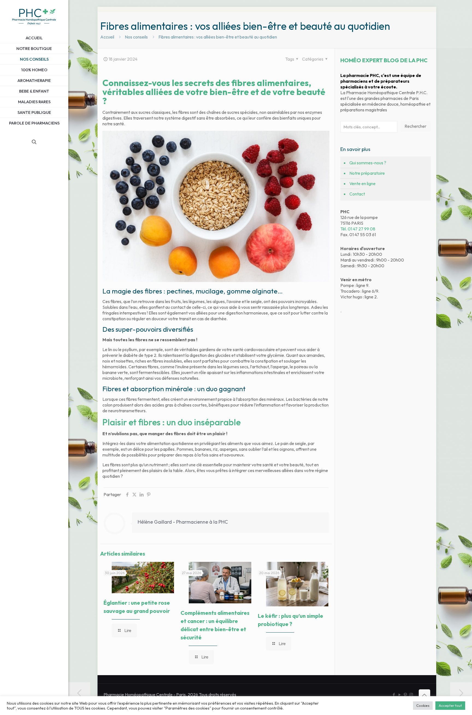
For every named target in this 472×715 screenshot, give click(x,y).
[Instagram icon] (411, 694)
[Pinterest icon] (405, 694)
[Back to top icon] (424, 695)
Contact (357, 194)
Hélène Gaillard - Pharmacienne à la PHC (183, 522)
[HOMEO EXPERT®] (34, 16)
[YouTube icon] (400, 694)
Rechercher (415, 126)
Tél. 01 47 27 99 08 (357, 229)
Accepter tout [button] (450, 705)
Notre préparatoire (367, 173)
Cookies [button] (422, 705)
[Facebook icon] (394, 694)
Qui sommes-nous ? (367, 162)
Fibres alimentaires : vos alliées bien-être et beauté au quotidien (217, 37)
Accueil (107, 37)
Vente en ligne (362, 183)
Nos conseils (136, 37)
